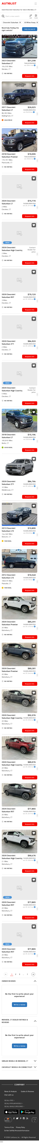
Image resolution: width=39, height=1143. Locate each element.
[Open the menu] (35, 4)
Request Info (29, 76)
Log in (34, 1120)
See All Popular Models (13, 1103)
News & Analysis (10, 1091)
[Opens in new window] (11, 1112)
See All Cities (9, 1100)
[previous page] (6, 974)
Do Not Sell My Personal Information (16, 1130)
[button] (30, 16)
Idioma (7, 1121)
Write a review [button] (19, 1004)
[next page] (33, 974)
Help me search (29, 29)
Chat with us (9, 1095)
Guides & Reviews (27, 1091)
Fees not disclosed (30, 63)
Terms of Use (9, 1127)
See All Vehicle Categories (14, 1106)
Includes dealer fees (29, 110)
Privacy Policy (20, 1127)
